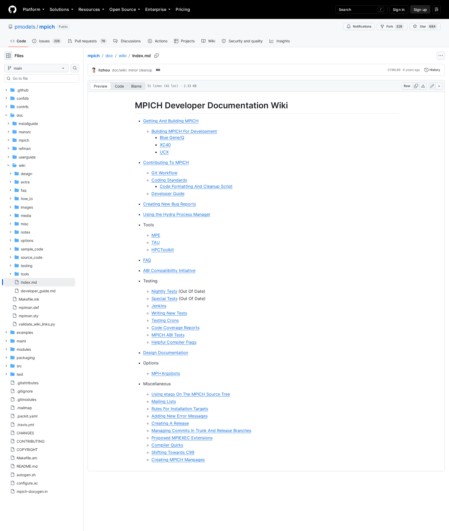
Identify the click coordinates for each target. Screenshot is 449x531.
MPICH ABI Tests (167, 334)
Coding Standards (169, 180)
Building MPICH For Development (184, 131)
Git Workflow (164, 172)
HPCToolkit (162, 249)
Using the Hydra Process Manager (176, 214)
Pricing (183, 9)
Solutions (59, 9)
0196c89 (394, 70)
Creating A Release (170, 423)
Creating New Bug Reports (169, 204)
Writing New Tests (169, 313)
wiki (123, 55)
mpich (47, 27)
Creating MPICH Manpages (178, 459)
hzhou (104, 70)
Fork (394, 26)
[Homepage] (12, 9)
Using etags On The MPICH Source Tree (190, 394)
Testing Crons (165, 320)
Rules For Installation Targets (179, 408)
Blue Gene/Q (172, 137)
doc (109, 55)
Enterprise (155, 9)
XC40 (165, 144)
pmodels (25, 27)
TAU (155, 242)
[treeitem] (39, 282)
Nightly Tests (164, 291)
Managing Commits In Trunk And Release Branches (201, 430)
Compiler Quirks (167, 445)
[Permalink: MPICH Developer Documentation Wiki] (131, 105)
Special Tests (164, 298)
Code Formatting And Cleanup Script (196, 186)
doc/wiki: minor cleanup (132, 70)
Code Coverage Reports (175, 327)
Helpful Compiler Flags (173, 342)
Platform (31, 9)
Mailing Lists (163, 401)
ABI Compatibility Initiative (169, 270)
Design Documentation (165, 352)
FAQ (147, 260)
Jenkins (158, 305)
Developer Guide (167, 193)
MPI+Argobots (165, 373)
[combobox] (44, 78)
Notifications (362, 26)
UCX (164, 152)
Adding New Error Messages (179, 416)
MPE (155, 235)
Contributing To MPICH (166, 162)
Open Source (122, 9)
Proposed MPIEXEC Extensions (182, 437)
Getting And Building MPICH (171, 120)
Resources (89, 9)
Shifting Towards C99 (172, 452)
